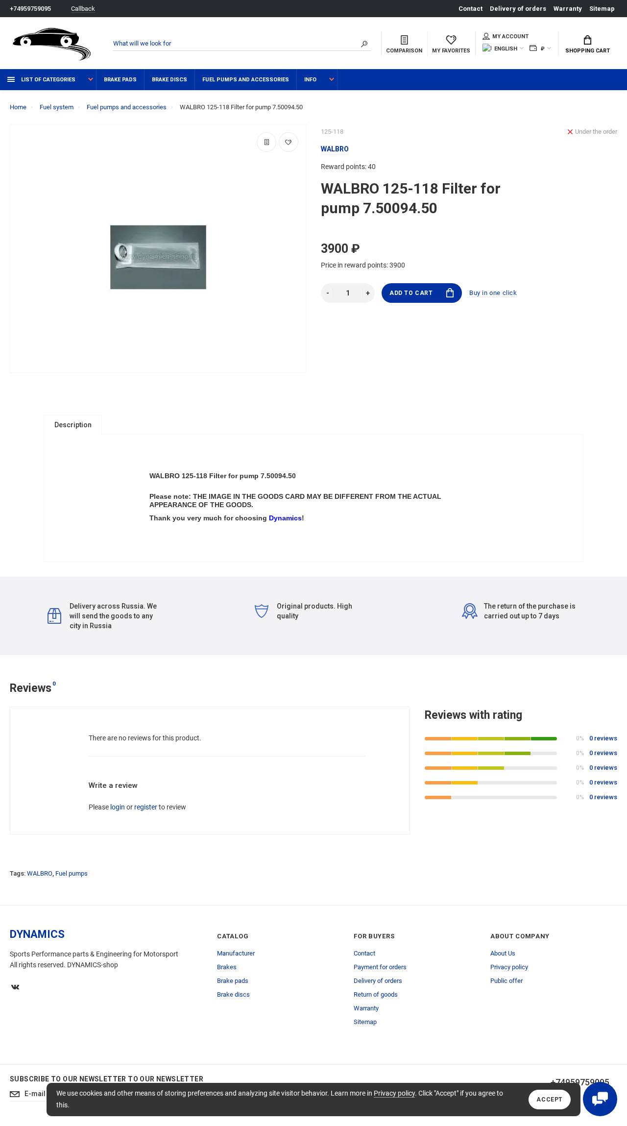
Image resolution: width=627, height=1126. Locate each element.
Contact (470, 8)
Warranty (568, 8)
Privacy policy (394, 1093)
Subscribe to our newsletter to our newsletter (106, 1079)
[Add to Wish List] (288, 142)
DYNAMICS (37, 934)
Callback (83, 8)
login (117, 807)
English (505, 49)
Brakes (227, 967)
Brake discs (169, 79)
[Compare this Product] (266, 142)
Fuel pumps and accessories (245, 79)
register (145, 807)
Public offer (506, 980)
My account (510, 36)
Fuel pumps (71, 873)
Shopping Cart (587, 51)
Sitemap (602, 8)
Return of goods (376, 994)
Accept (549, 1099)
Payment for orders (380, 967)
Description (73, 425)
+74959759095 (30, 8)
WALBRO (39, 873)
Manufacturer (236, 953)
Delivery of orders (518, 8)
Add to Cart (411, 293)
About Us (502, 953)
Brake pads (120, 79)
